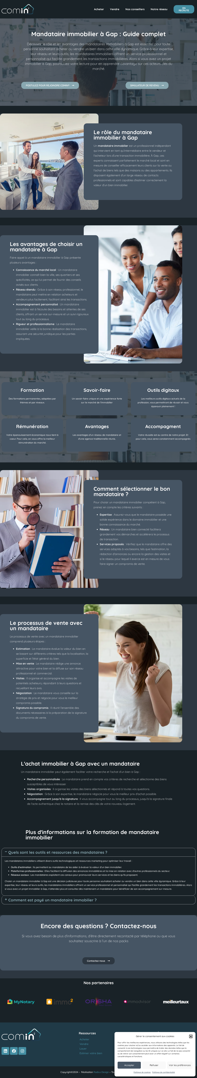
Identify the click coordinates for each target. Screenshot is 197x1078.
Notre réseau (159, 9)
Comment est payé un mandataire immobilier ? (52, 900)
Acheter (99, 9)
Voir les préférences (180, 1065)
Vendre (114, 9)
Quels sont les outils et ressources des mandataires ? (57, 852)
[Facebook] (14, 1051)
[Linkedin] (5, 1051)
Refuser (154, 1065)
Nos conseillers (135, 9)
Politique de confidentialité (163, 1072)
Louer (83, 1048)
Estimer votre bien (91, 1053)
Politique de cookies (142, 1072)
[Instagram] (22, 1051)
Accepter (129, 1065)
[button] (190, 1036)
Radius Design (101, 1072)
